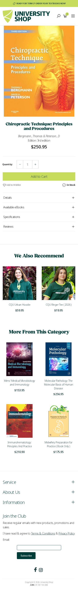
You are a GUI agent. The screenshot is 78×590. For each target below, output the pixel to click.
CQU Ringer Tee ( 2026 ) (58, 304)
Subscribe (26, 555)
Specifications (11, 217)
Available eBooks (13, 207)
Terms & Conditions (43, 533)
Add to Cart (39, 176)
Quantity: (7, 164)
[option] (39, 71)
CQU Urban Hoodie (19, 304)
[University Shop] (27, 16)
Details (7, 198)
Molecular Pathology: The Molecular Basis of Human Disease (58, 384)
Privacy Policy (66, 533)
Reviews (8, 227)
